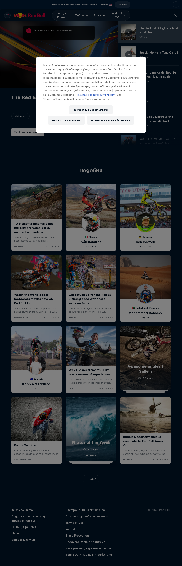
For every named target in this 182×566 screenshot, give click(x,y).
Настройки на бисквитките (90, 109)
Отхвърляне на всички (66, 120)
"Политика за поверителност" (95, 94)
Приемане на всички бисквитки (110, 120)
